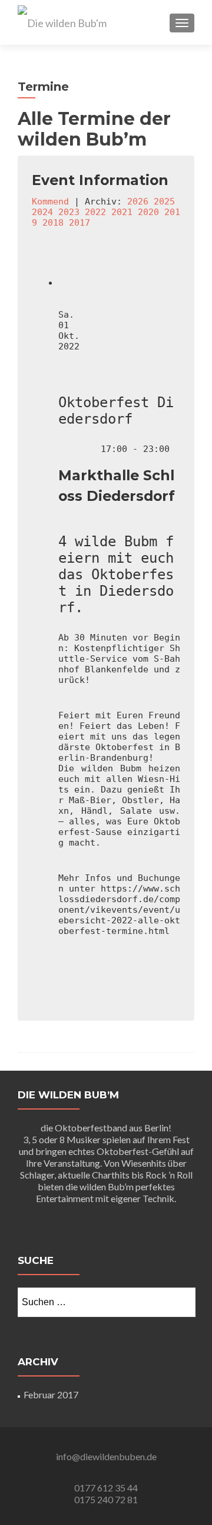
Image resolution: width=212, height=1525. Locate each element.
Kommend (50, 201)
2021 (121, 212)
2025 (164, 201)
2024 (42, 212)
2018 (53, 222)
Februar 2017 (51, 1394)
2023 (69, 212)
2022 (95, 212)
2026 (137, 201)
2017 (79, 222)
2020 (148, 212)
